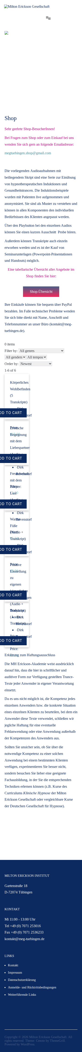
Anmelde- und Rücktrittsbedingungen (32, 987)
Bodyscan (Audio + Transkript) (18, 616)
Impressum (15, 972)
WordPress (27, 1044)
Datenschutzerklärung (22, 980)
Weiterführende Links (22, 994)
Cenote (40, 1040)
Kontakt (13, 965)
